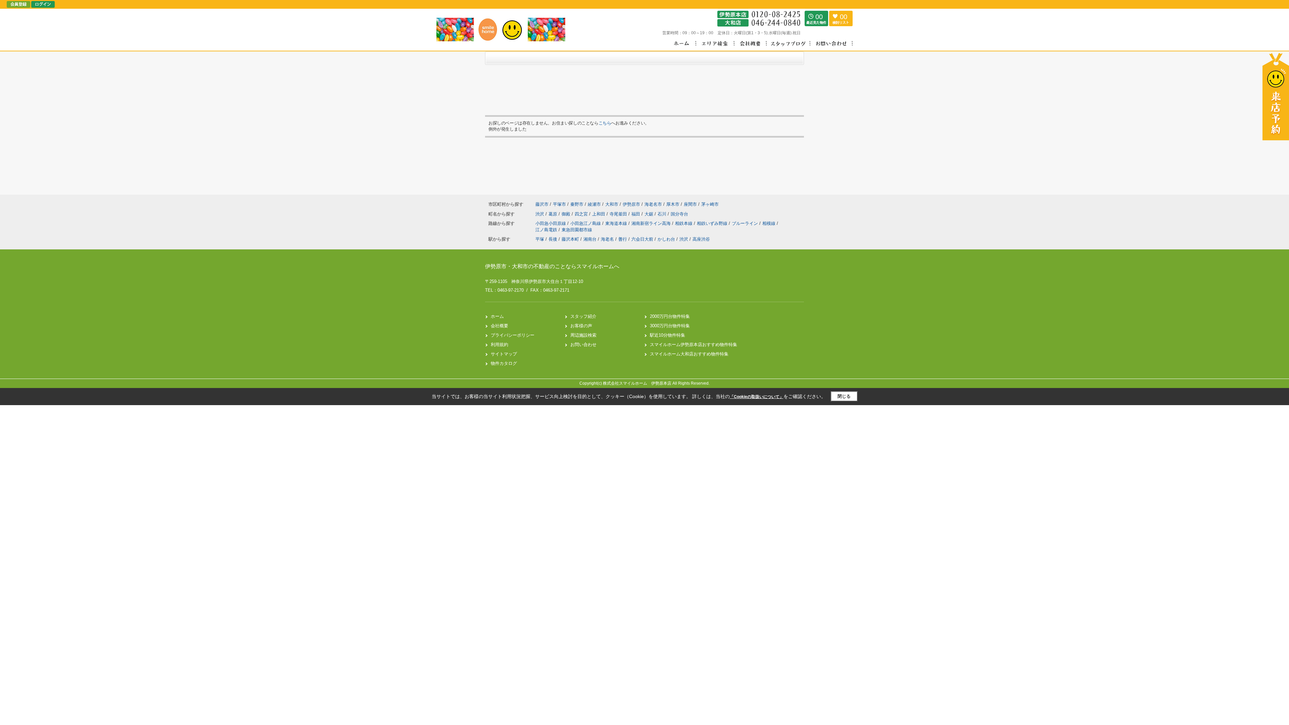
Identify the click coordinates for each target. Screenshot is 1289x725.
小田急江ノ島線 (586, 223)
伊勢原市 (631, 204)
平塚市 (559, 204)
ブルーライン (745, 223)
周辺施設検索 (583, 335)
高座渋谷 (701, 239)
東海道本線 (616, 223)
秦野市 (576, 204)
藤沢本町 (570, 239)
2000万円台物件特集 (670, 316)
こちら (605, 123)
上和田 (599, 213)
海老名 (607, 239)
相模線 (769, 223)
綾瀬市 (594, 204)
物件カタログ (504, 363)
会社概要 (499, 325)
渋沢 (540, 213)
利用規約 (499, 344)
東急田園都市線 (577, 229)
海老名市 (653, 204)
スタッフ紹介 (583, 316)
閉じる (844, 396)
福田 (636, 213)
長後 (552, 239)
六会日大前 (642, 239)
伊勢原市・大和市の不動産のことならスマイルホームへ (552, 266)
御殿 (567, 213)
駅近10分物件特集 (667, 335)
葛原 (553, 213)
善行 (622, 239)
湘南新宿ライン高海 (651, 223)
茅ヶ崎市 (710, 204)
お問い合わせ (583, 344)
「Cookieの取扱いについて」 (756, 396)
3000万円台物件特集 (670, 325)
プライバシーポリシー (512, 335)
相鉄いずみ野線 (713, 223)
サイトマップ (504, 353)
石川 (663, 213)
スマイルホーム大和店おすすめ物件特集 (689, 353)
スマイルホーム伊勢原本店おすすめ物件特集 (693, 344)
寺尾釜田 (619, 213)
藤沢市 (541, 204)
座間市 (690, 204)
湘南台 (589, 239)
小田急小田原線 (551, 223)
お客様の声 (581, 325)
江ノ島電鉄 (547, 229)
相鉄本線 (684, 223)
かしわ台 (666, 239)
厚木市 (672, 204)
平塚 (539, 239)
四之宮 (582, 213)
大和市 (611, 204)
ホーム (497, 316)
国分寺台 (679, 213)
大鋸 (649, 213)
